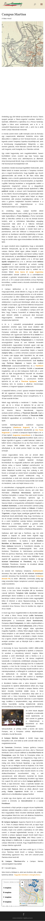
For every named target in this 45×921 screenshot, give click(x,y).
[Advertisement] (22, 91)
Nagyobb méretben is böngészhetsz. (27, 875)
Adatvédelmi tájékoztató (23, 918)
